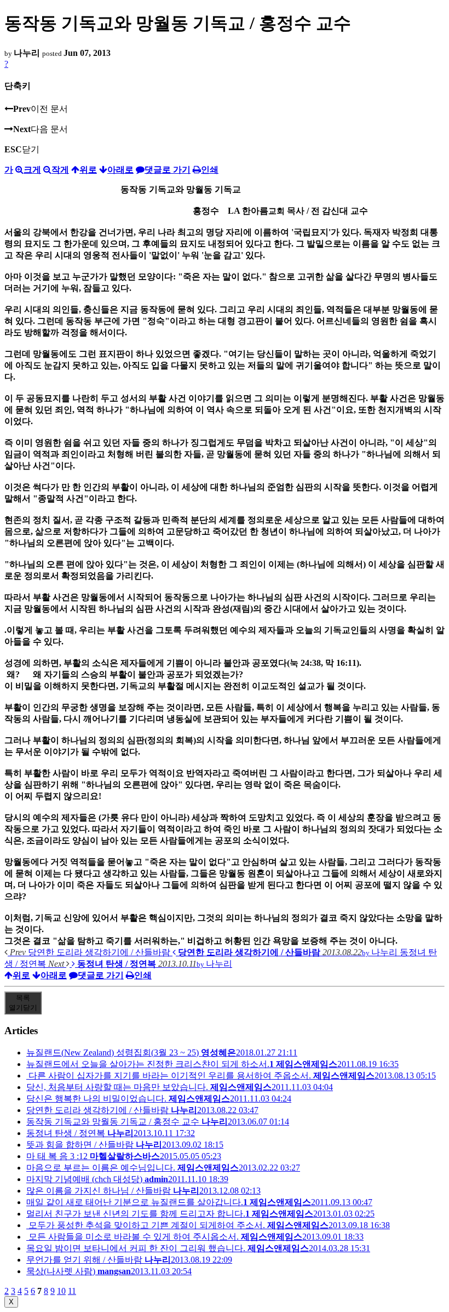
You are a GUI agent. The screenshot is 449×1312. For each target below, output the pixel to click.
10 (61, 1291)
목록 (23, 1003)
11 (72, 1291)
